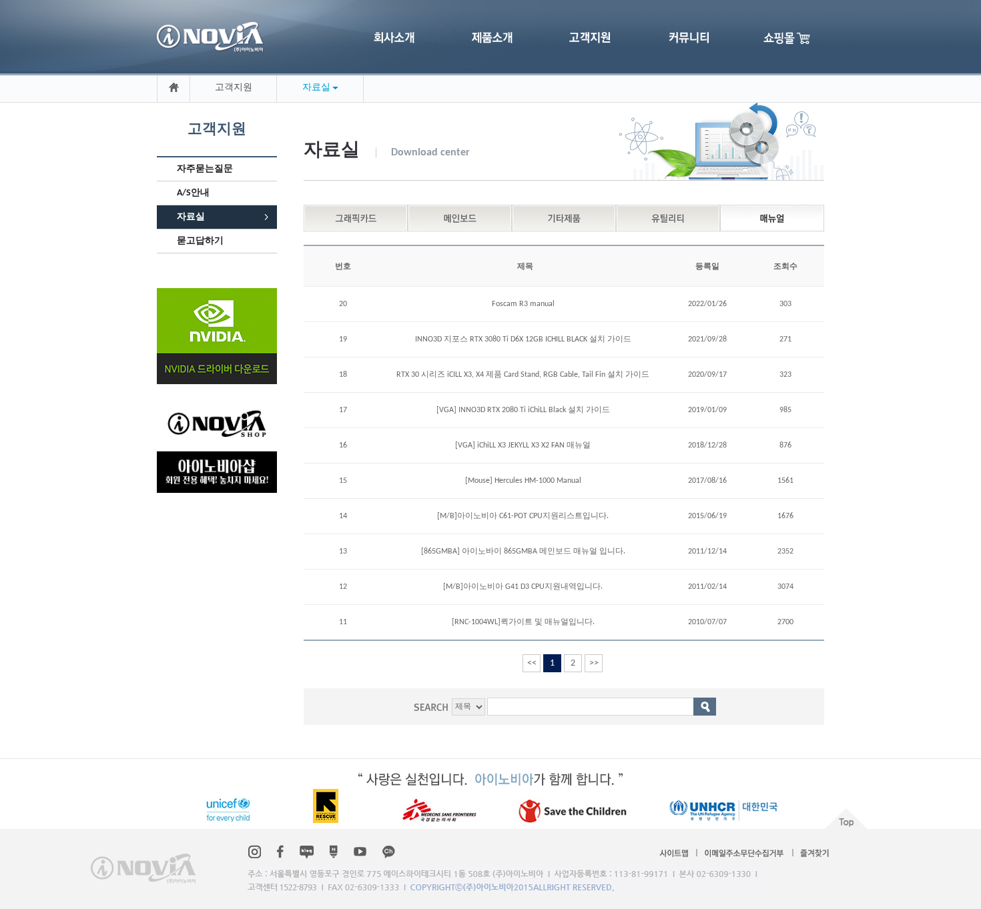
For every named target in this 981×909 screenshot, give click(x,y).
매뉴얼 (772, 218)
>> (594, 663)
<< (532, 663)
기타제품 (564, 218)
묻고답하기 (200, 241)
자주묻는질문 (205, 169)
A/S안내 (193, 193)
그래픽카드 (356, 218)
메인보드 (460, 218)
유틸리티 (668, 218)
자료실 (191, 217)
